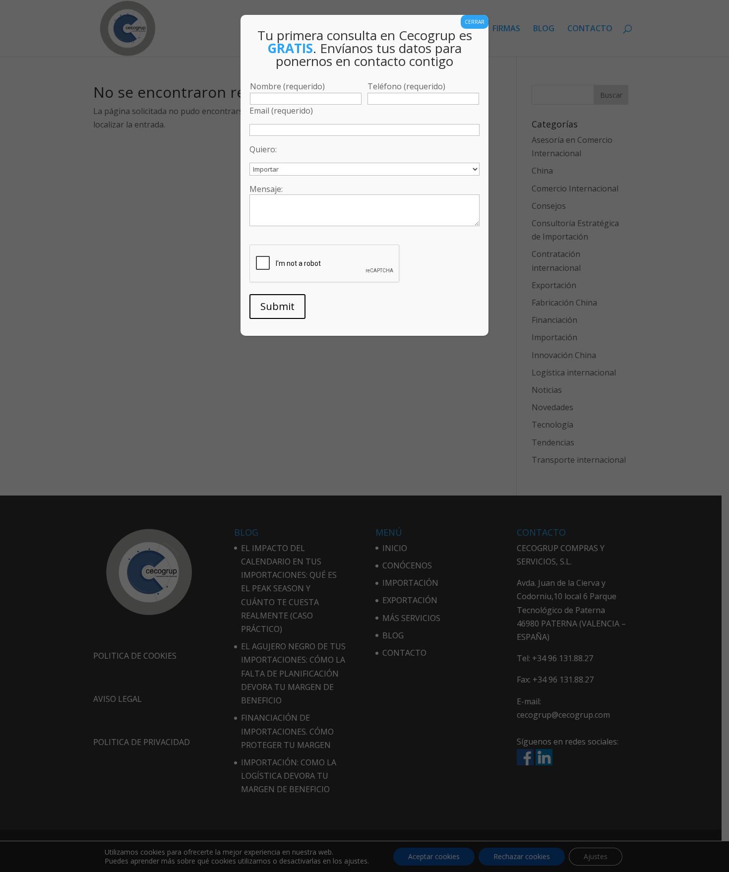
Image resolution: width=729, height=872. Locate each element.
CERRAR (475, 21)
